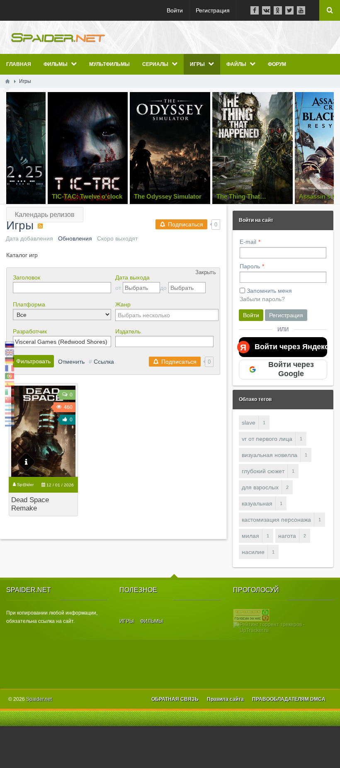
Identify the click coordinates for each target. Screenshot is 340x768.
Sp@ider (25, 484)
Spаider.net (39, 699)
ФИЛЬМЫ (151, 621)
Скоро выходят (117, 238)
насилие (253, 552)
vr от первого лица (267, 438)
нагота (287, 535)
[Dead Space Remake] (43, 431)
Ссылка (104, 361)
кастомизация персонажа (276, 519)
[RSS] (40, 226)
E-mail (248, 241)
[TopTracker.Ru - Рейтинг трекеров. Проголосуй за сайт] (251, 615)
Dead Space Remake (30, 504)
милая (250, 535)
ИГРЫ (126, 621)
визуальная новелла (269, 455)
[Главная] (7, 81)
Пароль (250, 266)
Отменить (71, 361)
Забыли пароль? (262, 299)
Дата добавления (29, 238)
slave (248, 422)
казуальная (257, 503)
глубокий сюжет (263, 471)
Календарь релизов (45, 214)
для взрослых (260, 487)
